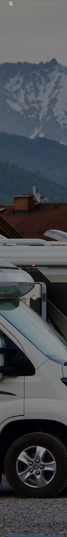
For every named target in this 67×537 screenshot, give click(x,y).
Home (35, 3)
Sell (41, 3)
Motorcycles (48, 3)
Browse (33, 270)
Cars (44, 3)
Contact (57, 3)
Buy (38, 3)
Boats (53, 3)
